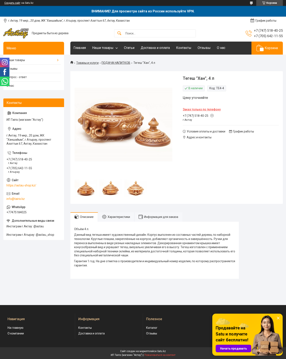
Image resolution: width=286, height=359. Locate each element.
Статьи (129, 48)
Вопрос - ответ (16, 77)
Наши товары (102, 48)
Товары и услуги (87, 62)
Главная (79, 48)
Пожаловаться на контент (159, 355)
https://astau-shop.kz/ (21, 185)
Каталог (151, 327)
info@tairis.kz (15, 198)
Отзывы (204, 48)
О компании (16, 333)
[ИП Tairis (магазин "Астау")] (16, 33)
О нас (221, 48)
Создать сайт (12, 2)
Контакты (183, 48)
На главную (15, 327)
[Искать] (119, 33)
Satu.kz (161, 351)
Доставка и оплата (155, 48)
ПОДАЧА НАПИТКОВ (116, 62)
